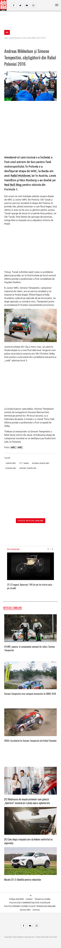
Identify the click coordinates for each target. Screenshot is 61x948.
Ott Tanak (24, 463)
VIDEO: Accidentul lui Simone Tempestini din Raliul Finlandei (30, 740)
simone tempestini (27, 468)
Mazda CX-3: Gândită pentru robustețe (22, 879)
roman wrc (11, 468)
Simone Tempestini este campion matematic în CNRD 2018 (30, 693)
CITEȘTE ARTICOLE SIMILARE (30, 521)
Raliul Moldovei (20, 175)
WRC (13, 447)
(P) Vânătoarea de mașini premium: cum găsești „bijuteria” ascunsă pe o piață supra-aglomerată (27, 801)
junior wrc (11, 463)
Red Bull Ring (13, 184)
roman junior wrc (40, 463)
